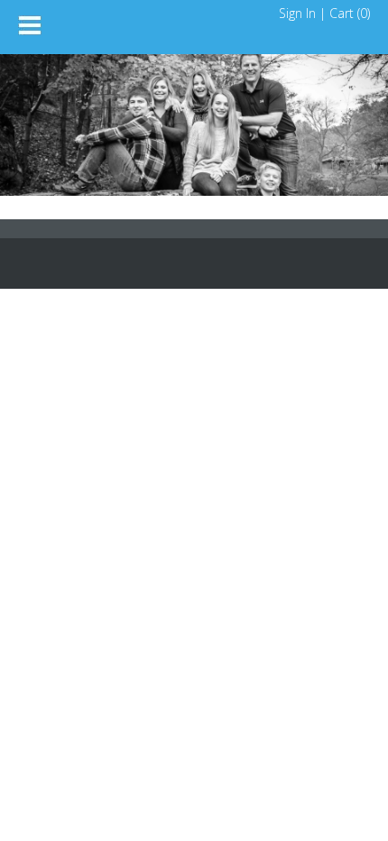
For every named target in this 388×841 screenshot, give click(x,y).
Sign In (297, 13)
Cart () (349, 13)
